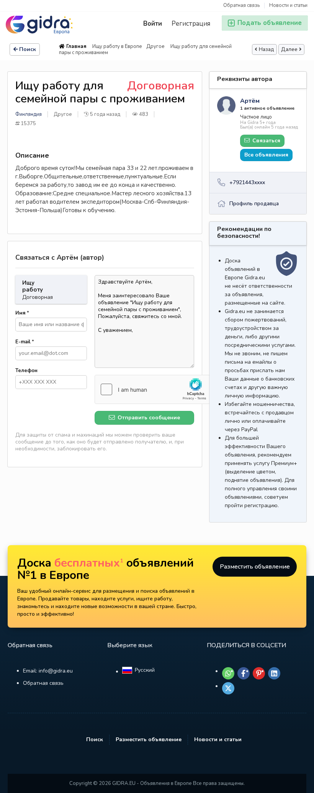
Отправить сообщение (148, 417)
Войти (152, 23)
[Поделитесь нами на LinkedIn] (274, 673)
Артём (250, 101)
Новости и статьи (288, 5)
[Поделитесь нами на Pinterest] (259, 673)
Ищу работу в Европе (117, 46)
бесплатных (88, 563)
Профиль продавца (254, 203)
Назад (266, 49)
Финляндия (28, 114)
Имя (22, 313)
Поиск (27, 49)
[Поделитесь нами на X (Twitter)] (228, 688)
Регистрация (191, 23)
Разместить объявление (255, 566)
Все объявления (266, 154)
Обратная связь (241, 5)
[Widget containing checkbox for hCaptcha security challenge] (152, 389)
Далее (289, 49)
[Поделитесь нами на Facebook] (243, 673)
